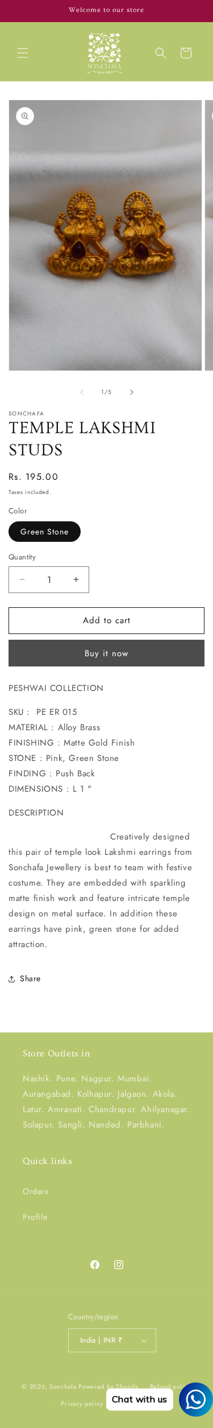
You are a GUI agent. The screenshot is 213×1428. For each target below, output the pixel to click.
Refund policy (170, 1386)
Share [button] (30, 978)
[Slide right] (131, 392)
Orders (36, 1191)
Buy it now (106, 653)
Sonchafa (63, 1385)
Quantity (22, 557)
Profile (35, 1217)
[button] (22, 52)
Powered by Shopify (108, 1385)
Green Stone (44, 531)
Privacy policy (82, 1403)
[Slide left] (81, 392)
